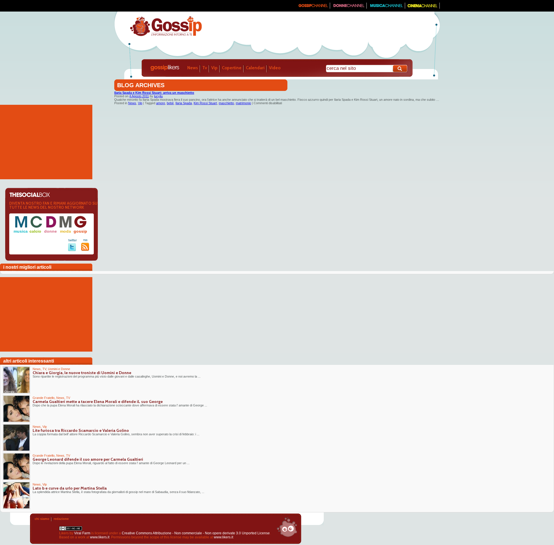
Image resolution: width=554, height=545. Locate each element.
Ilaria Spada (183, 103)
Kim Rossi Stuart (205, 103)
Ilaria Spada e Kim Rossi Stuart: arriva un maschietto (154, 92)
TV (44, 369)
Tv (204, 67)
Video (274, 67)
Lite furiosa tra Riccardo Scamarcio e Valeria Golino (81, 430)
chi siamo (42, 518)
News (192, 67)
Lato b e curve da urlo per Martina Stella (70, 488)
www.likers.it (99, 537)
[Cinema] (422, 7)
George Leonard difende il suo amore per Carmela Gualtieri (88, 459)
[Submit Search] (400, 68)
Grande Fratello (44, 398)
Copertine (232, 67)
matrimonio (243, 103)
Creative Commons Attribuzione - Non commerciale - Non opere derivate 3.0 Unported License (196, 533)
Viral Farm (82, 533)
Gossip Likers (164, 68)
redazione (61, 518)
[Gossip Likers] (166, 35)
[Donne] (348, 7)
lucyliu (158, 96)
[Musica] (386, 7)
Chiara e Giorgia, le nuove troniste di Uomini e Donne (82, 372)
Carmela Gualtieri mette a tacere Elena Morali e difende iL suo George (98, 401)
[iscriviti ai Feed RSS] (85, 249)
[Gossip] (312, 7)
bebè (170, 103)
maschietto (226, 103)
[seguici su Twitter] (72, 250)
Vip (214, 67)
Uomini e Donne (59, 369)
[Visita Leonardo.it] (131, 6)
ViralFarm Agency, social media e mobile (287, 527)
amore (160, 103)
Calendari (255, 67)
